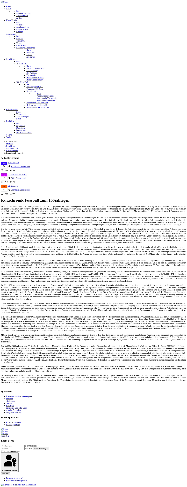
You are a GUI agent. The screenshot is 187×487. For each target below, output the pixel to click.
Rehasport (10, 405)
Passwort (28, 448)
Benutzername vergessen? (16, 480)
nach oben (5, 436)
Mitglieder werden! (13, 412)
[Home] (4, 2)
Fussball (9, 399)
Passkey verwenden (9, 470)
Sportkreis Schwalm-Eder (16, 408)
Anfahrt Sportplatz (13, 410)
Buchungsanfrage (13, 425)
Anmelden (5, 474)
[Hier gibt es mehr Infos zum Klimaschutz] (18, 485)
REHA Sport (13, 163)
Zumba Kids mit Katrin (17, 174)
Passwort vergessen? (14, 478)
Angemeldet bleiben (12, 451)
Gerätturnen (13, 186)
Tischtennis (10, 401)
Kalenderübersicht (13, 422)
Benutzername (31, 446)
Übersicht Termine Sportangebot (19, 396)
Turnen (9, 403)
